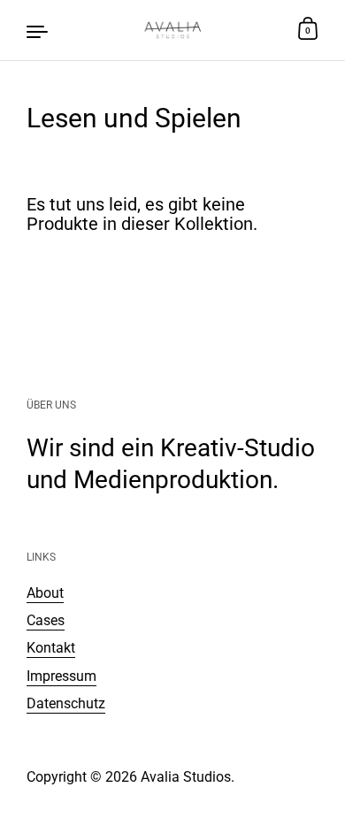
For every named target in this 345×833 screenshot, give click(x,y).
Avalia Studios (186, 776)
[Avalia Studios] (173, 30)
